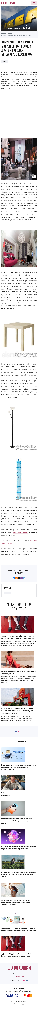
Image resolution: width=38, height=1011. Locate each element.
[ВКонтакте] (14, 578)
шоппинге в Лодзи (20, 532)
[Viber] (21, 578)
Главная (3, 33)
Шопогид (10, 33)
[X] (19, 578)
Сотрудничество (14, 973)
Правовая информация (27, 973)
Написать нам (19, 976)
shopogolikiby (26, 25)
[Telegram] (24, 578)
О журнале (4, 973)
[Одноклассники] (16, 578)
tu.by (23, 1003)
